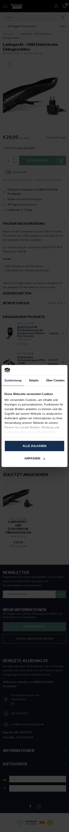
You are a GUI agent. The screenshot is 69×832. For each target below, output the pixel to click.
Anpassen (32, 458)
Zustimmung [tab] (12, 380)
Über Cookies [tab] (55, 380)
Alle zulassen (34, 446)
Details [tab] (34, 380)
